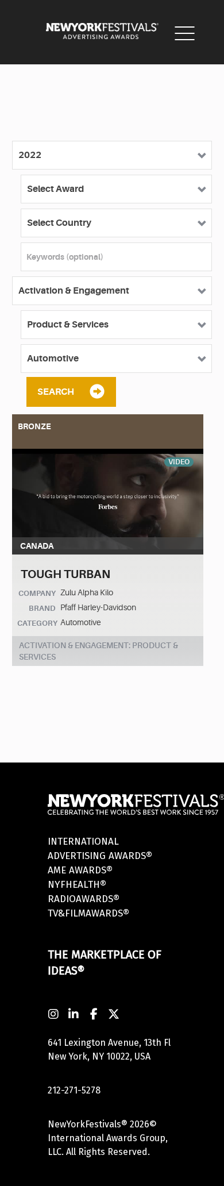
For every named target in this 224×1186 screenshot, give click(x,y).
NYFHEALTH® (77, 885)
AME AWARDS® (80, 870)
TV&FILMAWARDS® (88, 913)
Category (37, 623)
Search (55, 392)
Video (179, 462)
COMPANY (37, 593)
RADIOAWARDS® (83, 899)
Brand (42, 608)
